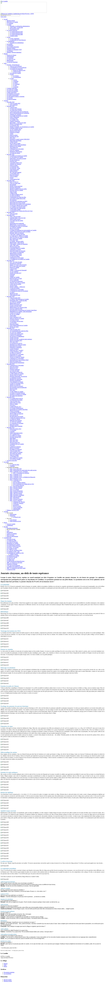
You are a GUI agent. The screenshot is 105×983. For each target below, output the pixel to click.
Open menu (3, 16)
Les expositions (7, 973)
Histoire (6, 963)
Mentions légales (8, 981)
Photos (5, 966)
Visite (5, 965)
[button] (10, 463)
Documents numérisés (9, 972)
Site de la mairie (7, 979)
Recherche (3, 15)
